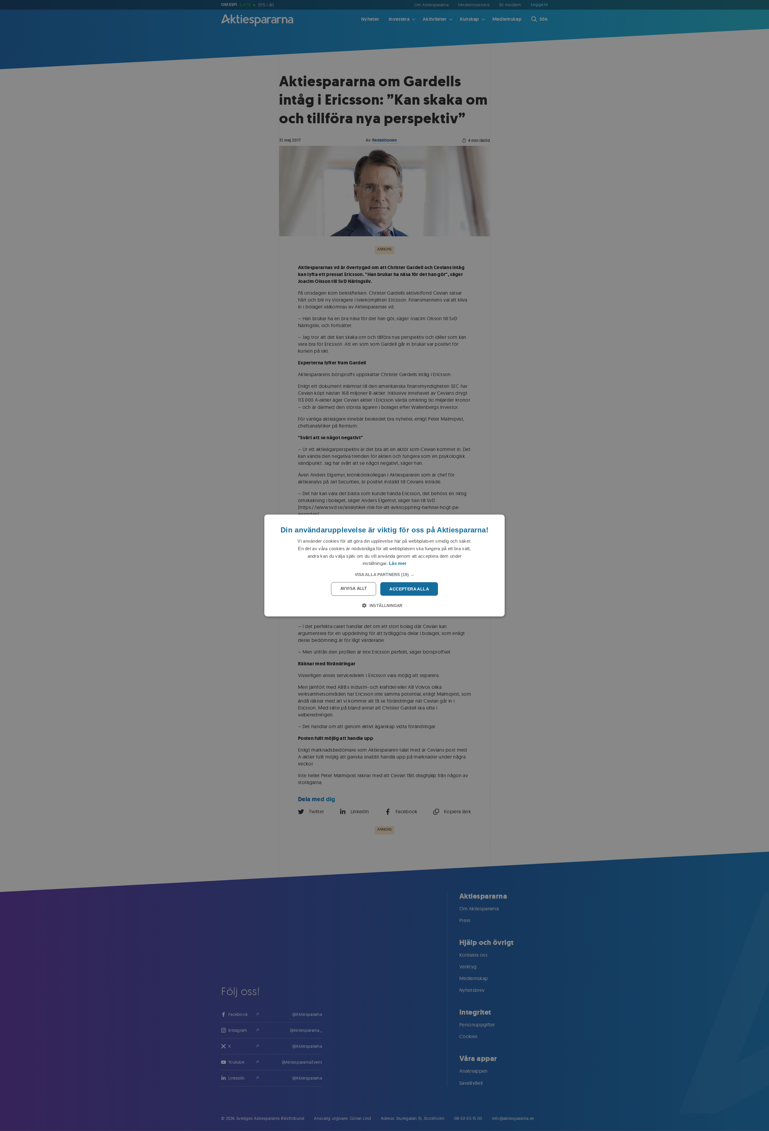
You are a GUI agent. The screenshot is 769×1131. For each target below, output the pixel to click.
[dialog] (384, 566)
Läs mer (397, 563)
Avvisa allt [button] (353, 588)
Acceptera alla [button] (409, 589)
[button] (384, 574)
